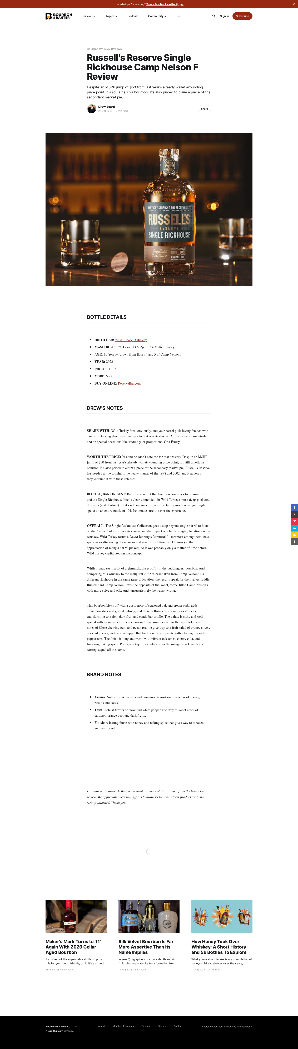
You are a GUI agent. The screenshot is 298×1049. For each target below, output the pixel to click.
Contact (178, 1026)
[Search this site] (214, 16)
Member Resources (123, 1026)
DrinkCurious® (55, 1030)
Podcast (133, 16)
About (101, 1026)
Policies (146, 1026)
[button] (294, 507)
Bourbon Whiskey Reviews (104, 49)
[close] (294, 4)
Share (204, 108)
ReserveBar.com (129, 383)
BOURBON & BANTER (57, 1026)
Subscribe (242, 16)
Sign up (162, 1026)
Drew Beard (106, 106)
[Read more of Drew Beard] (92, 109)
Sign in (224, 16)
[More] (178, 16)
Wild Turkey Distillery (131, 339)
